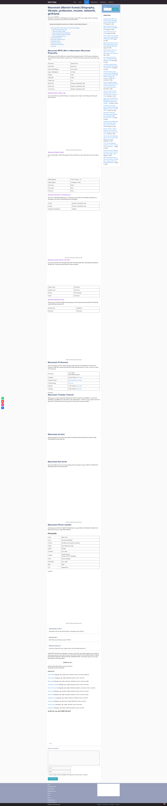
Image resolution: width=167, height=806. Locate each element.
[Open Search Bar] (117, 2)
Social (86, 2)
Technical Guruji (52, 704)
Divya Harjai (51, 691)
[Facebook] (2, 407)
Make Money (103, 2)
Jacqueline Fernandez (53, 684)
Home (74, 2)
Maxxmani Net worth (56, 43)
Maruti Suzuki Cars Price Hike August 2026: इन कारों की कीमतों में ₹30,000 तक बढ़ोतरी (110, 37)
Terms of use (106, 804)
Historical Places (51, 786)
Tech (48, 795)
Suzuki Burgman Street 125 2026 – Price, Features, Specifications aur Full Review (110, 51)
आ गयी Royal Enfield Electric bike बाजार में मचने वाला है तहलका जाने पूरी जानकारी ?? (110, 66)
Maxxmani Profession (56, 38)
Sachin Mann (51, 674)
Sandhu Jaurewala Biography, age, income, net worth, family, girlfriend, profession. (110, 137)
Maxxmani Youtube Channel (58, 39)
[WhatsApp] (2, 398)
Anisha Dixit (51, 701)
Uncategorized (51, 800)
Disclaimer (112, 804)
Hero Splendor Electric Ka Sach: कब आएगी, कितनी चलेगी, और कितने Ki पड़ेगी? (110, 59)
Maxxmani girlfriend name (59, 36)
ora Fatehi (51, 681)
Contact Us (111, 2)
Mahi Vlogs (52, 2)
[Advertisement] (74, 168)
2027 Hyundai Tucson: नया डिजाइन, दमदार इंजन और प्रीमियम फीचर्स (110, 28)
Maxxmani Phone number (57, 44)
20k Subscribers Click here (75, 380)
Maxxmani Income (55, 41)
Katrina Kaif (51, 694)
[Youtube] (2, 401)
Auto (48, 784)
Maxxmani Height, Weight (59, 31)
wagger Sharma (52, 698)
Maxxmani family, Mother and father (61, 34)
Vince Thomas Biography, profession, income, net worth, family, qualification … (110, 145)
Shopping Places (94, 2)
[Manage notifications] (164, 804)
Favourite (53, 46)
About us (118, 804)
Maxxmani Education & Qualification (61, 33)
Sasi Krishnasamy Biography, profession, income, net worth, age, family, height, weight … (110, 152)
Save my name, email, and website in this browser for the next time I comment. (68, 774)
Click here (79, 377)
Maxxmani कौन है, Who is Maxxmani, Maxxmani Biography (65, 28)
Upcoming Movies (51, 802)
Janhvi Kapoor (51, 678)
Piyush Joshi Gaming (53, 688)
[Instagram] (2, 404)
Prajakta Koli (51, 707)
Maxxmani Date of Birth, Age (60, 29)
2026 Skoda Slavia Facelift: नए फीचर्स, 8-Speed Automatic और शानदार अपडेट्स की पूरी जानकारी (110, 44)
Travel (80, 2)
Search (105, 6)
